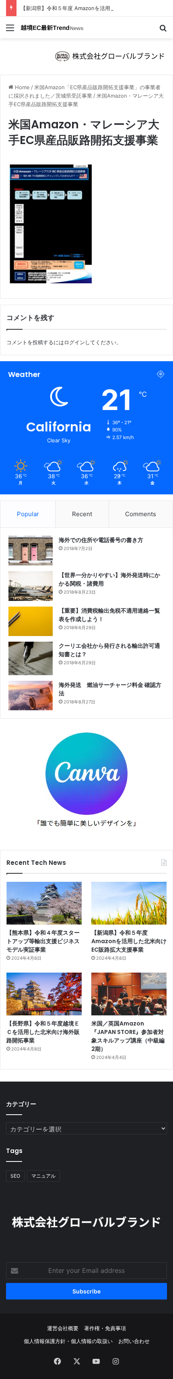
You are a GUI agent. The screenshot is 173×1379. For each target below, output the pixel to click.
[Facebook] (57, 1361)
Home (21, 87)
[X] (76, 1361)
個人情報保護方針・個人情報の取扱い (68, 1341)
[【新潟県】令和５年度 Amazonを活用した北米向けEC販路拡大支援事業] (129, 903)
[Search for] (163, 30)
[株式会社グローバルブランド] (86, 55)
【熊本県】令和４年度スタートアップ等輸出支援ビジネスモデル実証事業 (43, 941)
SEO (15, 1176)
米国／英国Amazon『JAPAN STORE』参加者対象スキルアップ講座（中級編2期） (128, 1036)
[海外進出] (52, 27)
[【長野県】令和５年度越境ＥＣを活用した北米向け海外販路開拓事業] (44, 994)
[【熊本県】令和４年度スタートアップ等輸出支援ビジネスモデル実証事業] (44, 903)
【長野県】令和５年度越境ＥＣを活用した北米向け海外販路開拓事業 (43, 1031)
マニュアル (43, 1176)
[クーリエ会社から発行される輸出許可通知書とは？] (30, 658)
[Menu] (10, 30)
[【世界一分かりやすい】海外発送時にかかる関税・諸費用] (30, 586)
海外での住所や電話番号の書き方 (101, 540)
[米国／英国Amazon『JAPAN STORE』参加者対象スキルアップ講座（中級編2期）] (129, 994)
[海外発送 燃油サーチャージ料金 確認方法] (30, 695)
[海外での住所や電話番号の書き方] (30, 550)
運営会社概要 (62, 1328)
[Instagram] (115, 1361)
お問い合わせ (134, 1341)
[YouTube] (96, 1361)
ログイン (74, 342)
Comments (140, 514)
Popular (28, 514)
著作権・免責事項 (105, 1328)
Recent (82, 514)
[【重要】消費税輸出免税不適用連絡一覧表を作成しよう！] (30, 621)
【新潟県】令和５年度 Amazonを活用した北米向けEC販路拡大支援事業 (129, 941)
